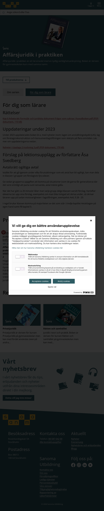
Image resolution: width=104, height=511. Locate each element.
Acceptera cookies (40, 281)
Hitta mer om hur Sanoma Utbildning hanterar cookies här (37, 248)
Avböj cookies (64, 281)
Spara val (52, 287)
